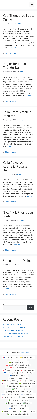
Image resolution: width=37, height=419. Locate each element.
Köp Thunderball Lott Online (13, 324)
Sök (4, 304)
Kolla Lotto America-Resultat (13, 330)
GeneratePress (25, 352)
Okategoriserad (10, 53)
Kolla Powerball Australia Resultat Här (16, 166)
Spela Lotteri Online (17, 260)
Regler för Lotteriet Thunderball (17, 65)
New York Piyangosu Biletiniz (13, 336)
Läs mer (13, 47)
